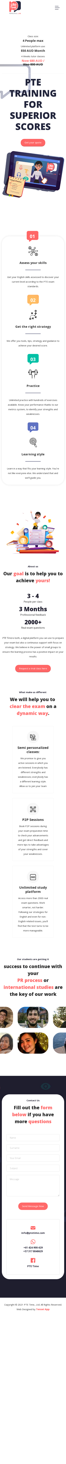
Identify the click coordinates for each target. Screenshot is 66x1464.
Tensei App (43, 1309)
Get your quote (33, 142)
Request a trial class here (33, 668)
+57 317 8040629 (33, 1251)
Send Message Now (33, 1206)
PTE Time (33, 1266)
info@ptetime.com (33, 1233)
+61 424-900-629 (33, 1247)
